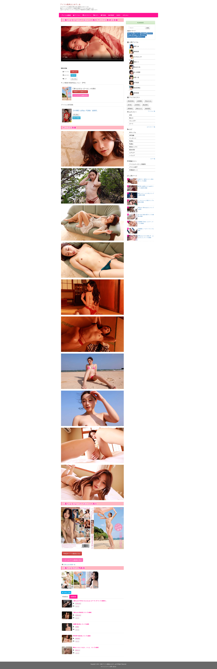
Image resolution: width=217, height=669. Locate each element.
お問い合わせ (125, 15)
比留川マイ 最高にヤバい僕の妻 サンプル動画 (146, 180)
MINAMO (78, 638)
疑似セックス (137, 35)
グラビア (150, 33)
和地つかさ (139, 108)
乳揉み (130, 35)
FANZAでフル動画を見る (80, 91)
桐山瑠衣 (145, 105)
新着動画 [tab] (73, 597)
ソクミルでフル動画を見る (80, 95)
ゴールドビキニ (132, 36)
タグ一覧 (152, 159)
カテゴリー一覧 (151, 127)
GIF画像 (144, 33)
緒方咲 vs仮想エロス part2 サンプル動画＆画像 (145, 187)
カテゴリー (87, 15)
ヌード (73, 75)
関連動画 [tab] (65, 597)
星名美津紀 (131, 101)
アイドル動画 (66, 15)
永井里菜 (137, 105)
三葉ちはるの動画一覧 (69, 564)
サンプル (74, 79)
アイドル (76, 15)
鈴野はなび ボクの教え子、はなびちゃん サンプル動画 (146, 236)
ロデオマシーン (141, 36)
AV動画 (112, 15)
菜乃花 (129, 105)
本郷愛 (77, 626)
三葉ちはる (74, 72)
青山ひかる (148, 101)
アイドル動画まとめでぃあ (70, 4)
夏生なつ (78, 650)
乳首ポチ (144, 35)
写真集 (104, 15)
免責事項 (118, 15)
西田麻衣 (130, 108)
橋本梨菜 (147, 108)
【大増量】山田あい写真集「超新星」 (85, 110)
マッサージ (137, 33)
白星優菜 (139, 101)
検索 (147, 28)
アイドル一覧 (151, 111)
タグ (96, 15)
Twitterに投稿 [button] (67, 592)
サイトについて (104, 666)
